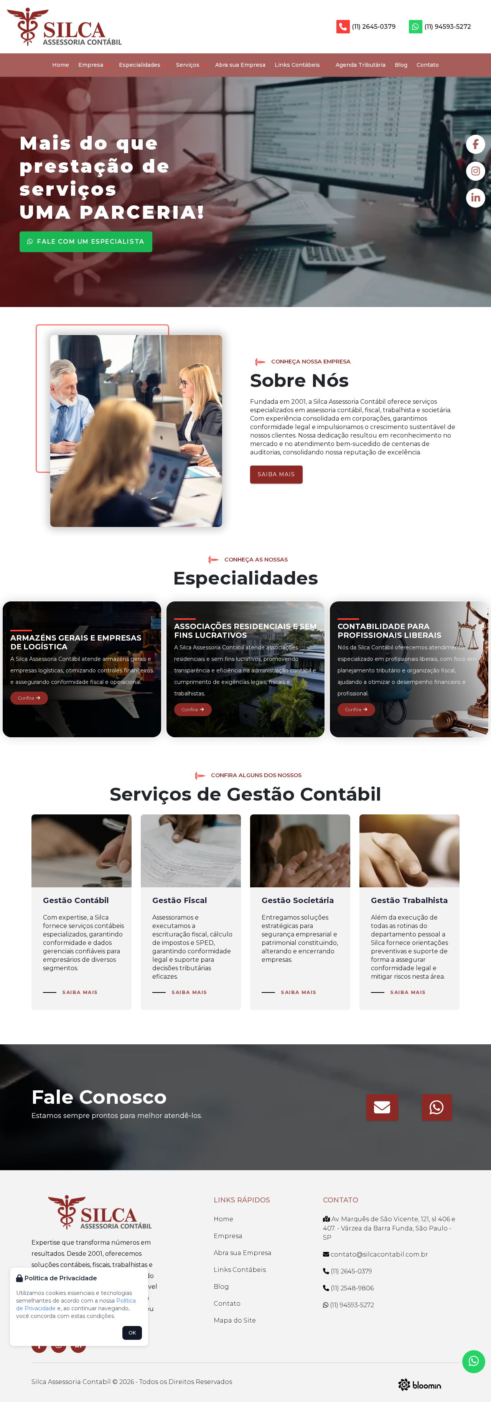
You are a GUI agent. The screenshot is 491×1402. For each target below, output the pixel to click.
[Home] (64, 26)
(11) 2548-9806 (351, 1288)
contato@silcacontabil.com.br (379, 1254)
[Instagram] (475, 171)
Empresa (91, 64)
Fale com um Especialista (90, 241)
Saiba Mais (276, 474)
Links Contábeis (298, 64)
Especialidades (140, 64)
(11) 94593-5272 (447, 26)
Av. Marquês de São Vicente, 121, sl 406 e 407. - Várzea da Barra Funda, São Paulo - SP (389, 1228)
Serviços (188, 64)
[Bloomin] (420, 1383)
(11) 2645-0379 (373, 26)
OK (132, 1333)
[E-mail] (382, 1107)
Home (60, 64)
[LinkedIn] (475, 198)
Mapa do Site (235, 1320)
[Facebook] (475, 144)
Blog (401, 64)
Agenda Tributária (361, 64)
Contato (428, 64)
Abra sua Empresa (240, 64)
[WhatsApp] (437, 1107)
